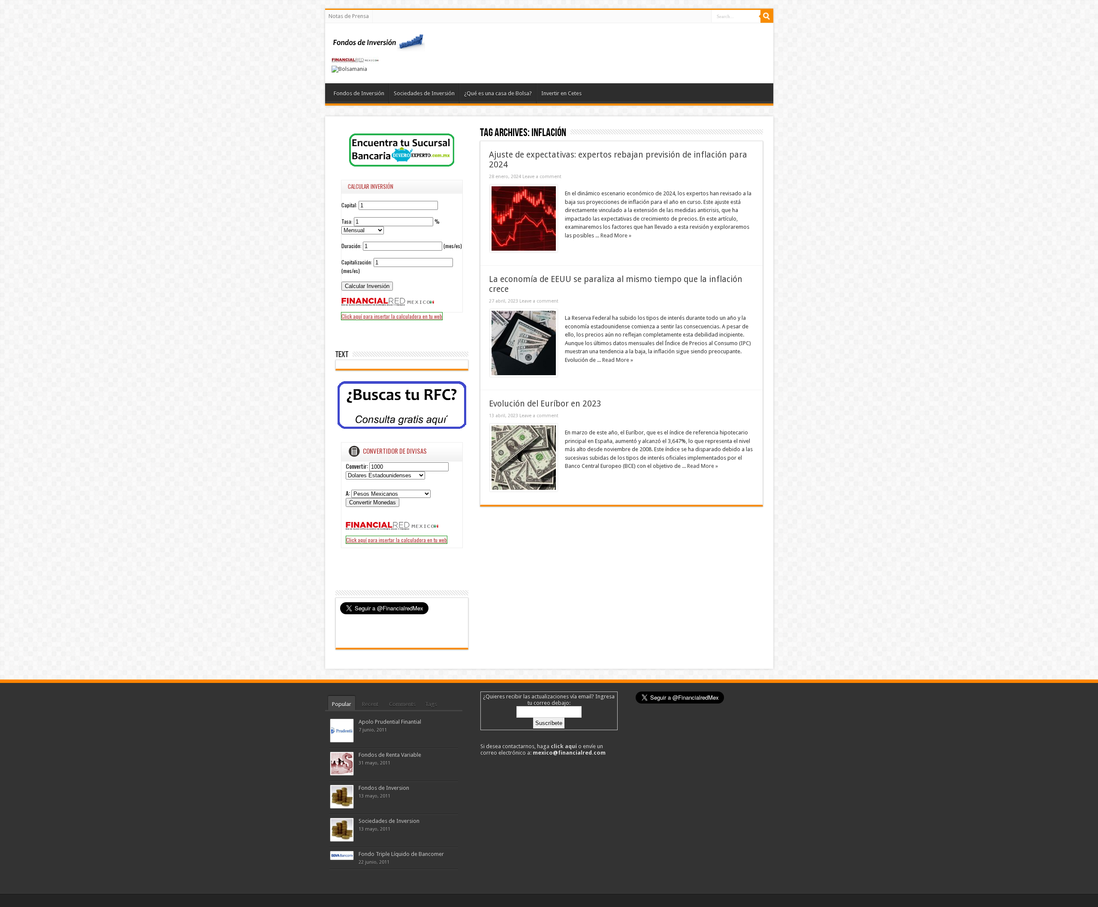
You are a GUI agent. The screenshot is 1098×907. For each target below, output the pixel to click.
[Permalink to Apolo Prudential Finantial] (341, 740)
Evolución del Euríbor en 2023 (545, 404)
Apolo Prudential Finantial (390, 722)
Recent (370, 704)
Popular (341, 704)
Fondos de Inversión (359, 93)
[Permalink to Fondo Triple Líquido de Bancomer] (341, 858)
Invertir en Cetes (561, 93)
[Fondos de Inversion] (379, 46)
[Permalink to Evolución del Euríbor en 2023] (524, 489)
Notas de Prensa (349, 16)
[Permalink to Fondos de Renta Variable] (341, 773)
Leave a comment (541, 176)
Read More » (615, 235)
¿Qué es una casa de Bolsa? (498, 93)
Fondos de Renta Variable (390, 755)
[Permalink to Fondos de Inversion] (341, 806)
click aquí (564, 746)
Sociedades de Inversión (424, 93)
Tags (431, 704)
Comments (402, 704)
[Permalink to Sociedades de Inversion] (341, 839)
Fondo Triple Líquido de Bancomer (401, 854)
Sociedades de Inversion (389, 821)
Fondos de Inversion (384, 788)
